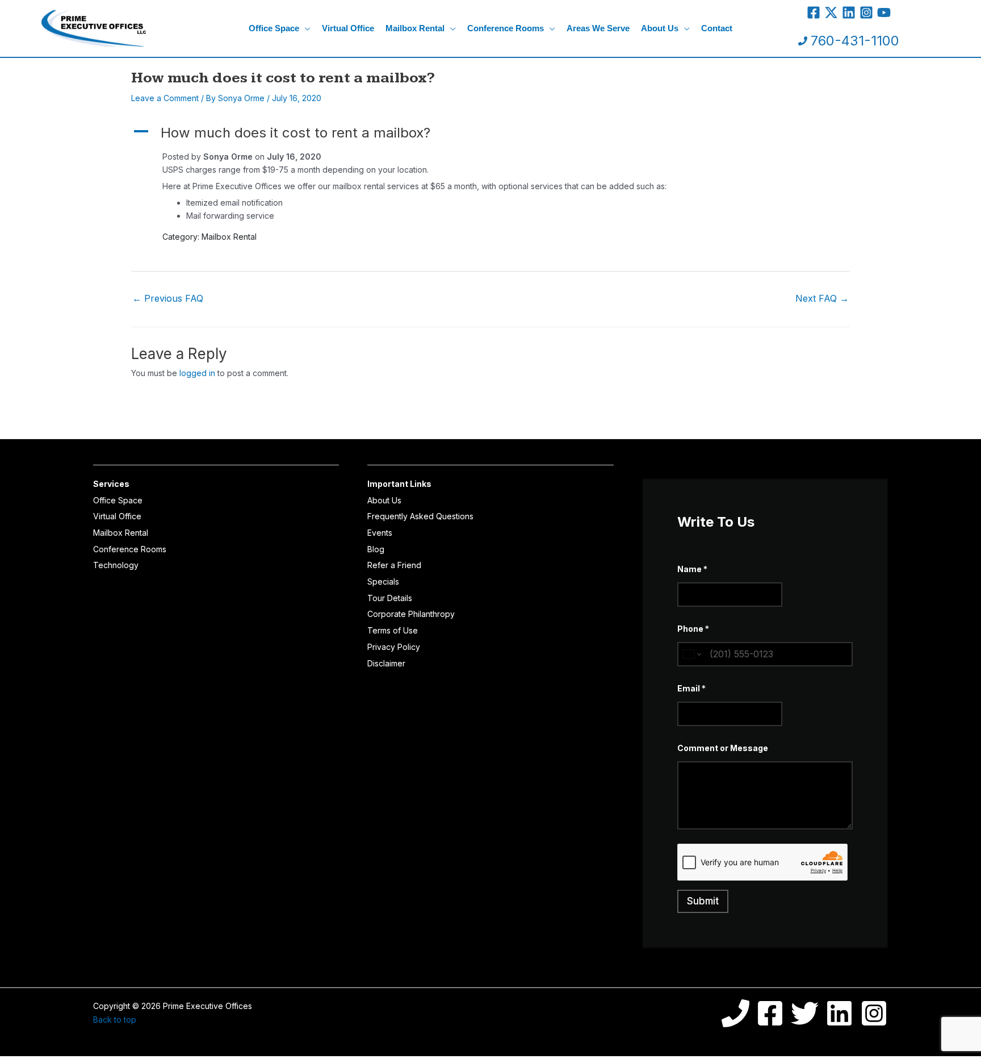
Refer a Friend (394, 565)
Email (691, 688)
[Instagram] (866, 12)
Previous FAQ (167, 298)
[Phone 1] (735, 1013)
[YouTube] (884, 12)
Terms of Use (392, 630)
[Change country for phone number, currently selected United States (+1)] (691, 654)
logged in (197, 373)
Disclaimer (386, 663)
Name (692, 569)
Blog (375, 549)
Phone (693, 628)
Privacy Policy (393, 647)
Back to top (114, 1019)
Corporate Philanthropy (411, 614)
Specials (383, 581)
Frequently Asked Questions (420, 516)
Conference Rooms (129, 549)
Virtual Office (117, 516)
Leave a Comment (165, 98)
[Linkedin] (849, 12)
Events (379, 532)
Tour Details (389, 598)
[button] (305, 28)
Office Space (117, 500)
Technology (116, 565)
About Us (384, 500)
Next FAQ (822, 298)
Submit (703, 901)
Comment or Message (722, 748)
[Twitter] (831, 12)
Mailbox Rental (120, 532)
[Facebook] (813, 12)
